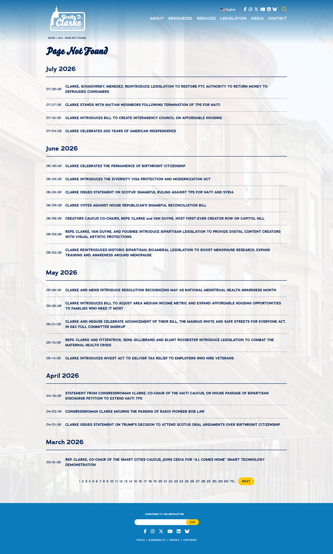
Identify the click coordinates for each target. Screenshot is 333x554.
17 (145, 481)
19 (155, 481)
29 (209, 481)
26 (192, 481)
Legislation (233, 18)
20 (160, 481)
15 (135, 481)
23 (176, 481)
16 (140, 481)
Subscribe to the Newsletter (165, 514)
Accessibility (157, 540)
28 (203, 481)
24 (181, 481)
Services (206, 18)
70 (232, 481)
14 (130, 481)
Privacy (175, 540)
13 (125, 481)
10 (112, 481)
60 (226, 481)
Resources (180, 18)
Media (257, 18)
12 (121, 481)
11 (116, 481)
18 (150, 481)
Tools (140, 540)
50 (221, 481)
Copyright (190, 540)
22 (170, 481)
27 (198, 481)
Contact (277, 18)
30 (214, 481)
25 (187, 481)
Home (51, 38)
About (157, 18)
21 (165, 481)
